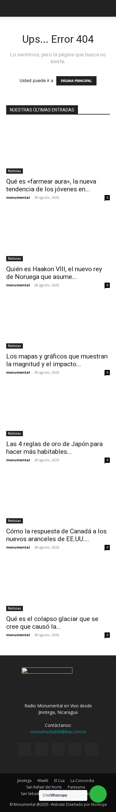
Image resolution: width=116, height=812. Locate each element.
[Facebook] (25, 749)
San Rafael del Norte (44, 787)
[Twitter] (41, 749)
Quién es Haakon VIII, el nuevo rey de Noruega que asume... (54, 272)
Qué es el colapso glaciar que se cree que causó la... (52, 622)
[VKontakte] (75, 749)
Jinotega (24, 780)
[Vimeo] (58, 749)
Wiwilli (42, 780)
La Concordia (82, 780)
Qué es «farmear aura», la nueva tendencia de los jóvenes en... (51, 185)
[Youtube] (91, 749)
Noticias (14, 171)
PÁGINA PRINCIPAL (76, 81)
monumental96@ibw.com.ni (58, 732)
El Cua (59, 780)
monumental (18, 197)
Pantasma (76, 787)
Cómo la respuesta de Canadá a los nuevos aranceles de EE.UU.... (56, 535)
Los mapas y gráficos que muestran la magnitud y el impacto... (57, 360)
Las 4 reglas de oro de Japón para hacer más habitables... (54, 447)
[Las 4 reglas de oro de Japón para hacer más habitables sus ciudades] (58, 410)
